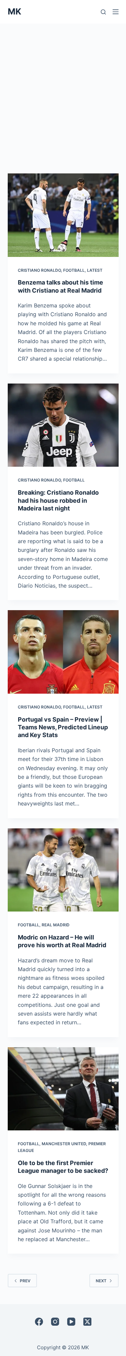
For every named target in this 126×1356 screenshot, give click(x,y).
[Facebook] (39, 1322)
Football (74, 270)
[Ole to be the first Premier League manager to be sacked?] (63, 1089)
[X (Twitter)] (87, 1322)
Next (101, 1280)
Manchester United (64, 1143)
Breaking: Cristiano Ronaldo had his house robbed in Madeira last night (58, 500)
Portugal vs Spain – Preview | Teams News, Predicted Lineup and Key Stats (63, 727)
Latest (94, 270)
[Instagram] (55, 1322)
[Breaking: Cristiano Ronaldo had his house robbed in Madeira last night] (63, 425)
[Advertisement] (63, 90)
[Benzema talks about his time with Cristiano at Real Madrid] (63, 215)
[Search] (103, 11)
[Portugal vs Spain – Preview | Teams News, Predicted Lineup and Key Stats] (63, 652)
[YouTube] (71, 1322)
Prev (25, 1280)
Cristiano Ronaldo (39, 270)
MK (14, 11)
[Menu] (116, 12)
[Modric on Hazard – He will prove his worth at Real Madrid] (63, 870)
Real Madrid (56, 924)
